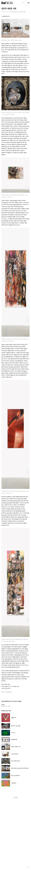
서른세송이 (13, 783)
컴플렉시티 (13, 717)
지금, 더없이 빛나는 (15, 761)
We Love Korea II (15, 775)
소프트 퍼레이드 (15, 754)
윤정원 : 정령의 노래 (15, 746)
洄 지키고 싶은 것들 (15, 726)
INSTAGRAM (8, 692)
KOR (23, 2)
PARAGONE (14, 739)
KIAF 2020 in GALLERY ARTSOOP (20, 768)
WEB (2, 692)
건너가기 (13, 732)
